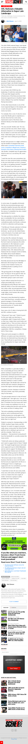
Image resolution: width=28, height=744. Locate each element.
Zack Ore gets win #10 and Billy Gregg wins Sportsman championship (16, 613)
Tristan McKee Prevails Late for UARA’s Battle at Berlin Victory (16, 708)
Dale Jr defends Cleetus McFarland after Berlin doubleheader (14, 682)
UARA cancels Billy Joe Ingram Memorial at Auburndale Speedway (16, 689)
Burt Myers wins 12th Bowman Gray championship (16, 619)
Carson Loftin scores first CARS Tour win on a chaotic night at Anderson (16, 633)
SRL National (13, 580)
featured (23, 578)
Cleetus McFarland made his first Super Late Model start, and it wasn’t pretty (17, 702)
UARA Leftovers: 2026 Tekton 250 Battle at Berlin (17, 695)
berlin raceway (15, 576)
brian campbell (6, 578)
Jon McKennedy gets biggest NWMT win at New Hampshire (15, 639)
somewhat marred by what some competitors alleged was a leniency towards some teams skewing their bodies (13, 147)
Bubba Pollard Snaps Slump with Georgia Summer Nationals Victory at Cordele (17, 626)
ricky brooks (5, 580)
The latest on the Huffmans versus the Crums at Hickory (14, 565)
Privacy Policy (14, 739)
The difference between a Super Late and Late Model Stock (15, 568)
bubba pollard (15, 578)
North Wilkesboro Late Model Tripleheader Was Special (15, 571)
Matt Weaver (10, 21)
